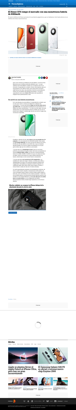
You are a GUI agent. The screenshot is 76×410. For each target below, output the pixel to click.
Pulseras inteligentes (56, 0)
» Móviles (14, 299)
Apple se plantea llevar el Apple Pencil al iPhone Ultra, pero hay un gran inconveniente (22, 370)
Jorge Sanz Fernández (16, 77)
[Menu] (67, 6)
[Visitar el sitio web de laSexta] (28, 401)
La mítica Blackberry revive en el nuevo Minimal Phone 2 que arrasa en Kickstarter (60, 388)
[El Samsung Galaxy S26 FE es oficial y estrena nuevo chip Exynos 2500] (53, 355)
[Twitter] (11, 78)
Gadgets (11, 6)
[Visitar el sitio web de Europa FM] (51, 401)
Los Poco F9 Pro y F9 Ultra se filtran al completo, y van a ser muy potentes (59, 103)
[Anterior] (15, 1)
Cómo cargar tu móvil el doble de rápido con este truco (57, 97)
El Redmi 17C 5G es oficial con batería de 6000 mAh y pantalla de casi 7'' (15, 388)
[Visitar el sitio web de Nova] (36, 401)
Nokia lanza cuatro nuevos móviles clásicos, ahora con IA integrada (58, 109)
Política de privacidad (37, 405)
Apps (37, 6)
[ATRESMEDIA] (12, 401)
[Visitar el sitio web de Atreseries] (43, 401)
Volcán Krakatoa (50, 0)
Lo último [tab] (61, 93)
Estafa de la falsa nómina (43, 0)
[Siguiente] (67, 1)
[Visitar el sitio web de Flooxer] (66, 401)
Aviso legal (32, 405)
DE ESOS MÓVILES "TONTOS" (57, 106)
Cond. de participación (52, 405)
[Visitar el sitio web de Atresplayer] (61, 401)
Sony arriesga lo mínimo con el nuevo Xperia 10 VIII (45, 389)
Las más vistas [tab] (53, 93)
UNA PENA (10, 365)
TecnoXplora (10, 299)
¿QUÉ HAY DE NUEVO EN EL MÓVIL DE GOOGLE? (30, 387)
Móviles (15, 6)
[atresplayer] (62, 4)
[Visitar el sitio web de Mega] (40, 401)
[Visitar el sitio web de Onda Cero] (47, 401)
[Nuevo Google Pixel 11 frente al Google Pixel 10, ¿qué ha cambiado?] (30, 381)
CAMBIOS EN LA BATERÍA (56, 101)
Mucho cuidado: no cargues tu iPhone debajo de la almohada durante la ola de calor (26, 186)
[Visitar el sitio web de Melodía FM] (55, 401)
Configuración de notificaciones (35, 407)
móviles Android (12, 212)
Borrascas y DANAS (34, 0)
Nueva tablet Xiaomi (27, 0)
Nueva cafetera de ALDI (20, 0)
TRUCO (53, 95)
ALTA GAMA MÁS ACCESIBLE (43, 365)
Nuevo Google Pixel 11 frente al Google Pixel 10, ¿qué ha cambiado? (30, 389)
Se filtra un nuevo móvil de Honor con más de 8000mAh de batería (25, 57)
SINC (34, 6)
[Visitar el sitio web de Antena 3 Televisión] (24, 401)
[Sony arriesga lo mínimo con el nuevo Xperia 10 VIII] (45, 381)
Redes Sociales (21, 6)
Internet (41, 6)
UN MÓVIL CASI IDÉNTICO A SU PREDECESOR (44, 387)
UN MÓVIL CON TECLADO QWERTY (59, 386)
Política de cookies (45, 405)
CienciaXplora (29, 6)
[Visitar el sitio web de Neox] (32, 401)
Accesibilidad (43, 407)
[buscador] (67, 4)
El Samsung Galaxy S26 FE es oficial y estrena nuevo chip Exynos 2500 (51, 369)
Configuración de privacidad (60, 405)
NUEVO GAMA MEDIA (12, 386)
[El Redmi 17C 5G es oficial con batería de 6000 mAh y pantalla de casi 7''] (15, 381)
